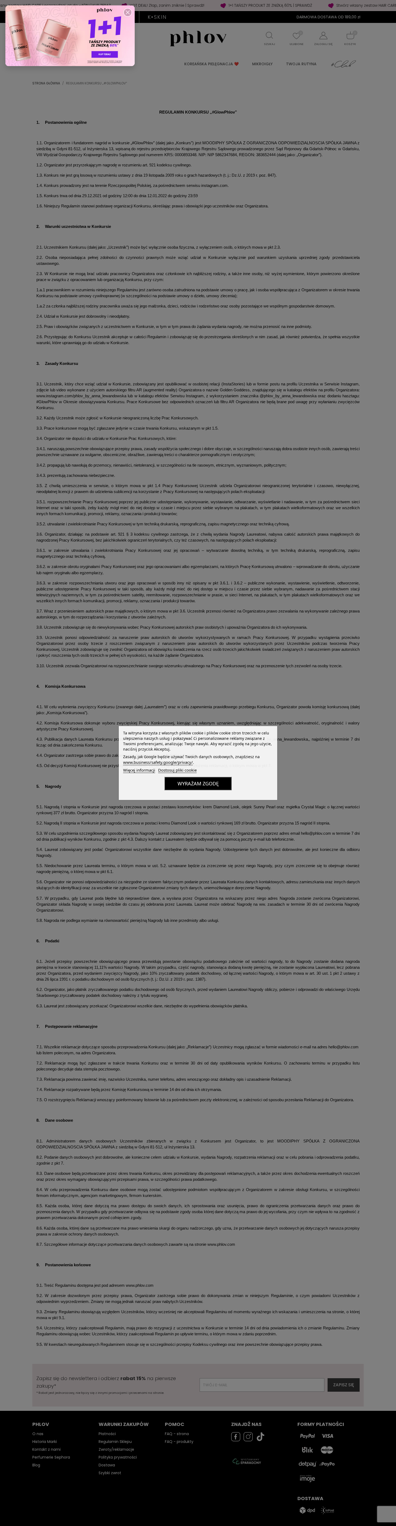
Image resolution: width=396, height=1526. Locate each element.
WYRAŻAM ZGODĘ (198, 783)
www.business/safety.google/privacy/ (158, 762)
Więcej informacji (139, 770)
